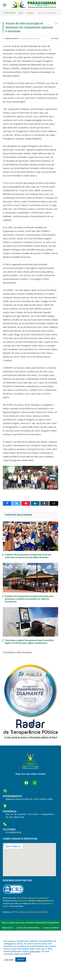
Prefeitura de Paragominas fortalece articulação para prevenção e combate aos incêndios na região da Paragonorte (29, 599)
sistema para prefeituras (37, 898)
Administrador (11, 39)
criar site (20, 898)
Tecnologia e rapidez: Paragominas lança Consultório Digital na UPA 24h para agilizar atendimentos (29, 641)
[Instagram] (35, 783)
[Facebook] (26, 783)
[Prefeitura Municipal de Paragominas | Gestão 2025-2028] (33, 5)
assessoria (22, 901)
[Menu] (5, 5)
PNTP (14, 912)
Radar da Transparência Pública (34, 912)
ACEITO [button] (20, 959)
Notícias (54, 39)
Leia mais (35, 951)
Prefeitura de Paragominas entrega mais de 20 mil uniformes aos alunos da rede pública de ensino (28, 556)
